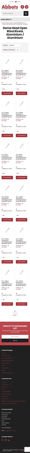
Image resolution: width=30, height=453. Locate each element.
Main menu (5, 19)
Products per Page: (9, 50)
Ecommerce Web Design (17, 450)
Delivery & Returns (6, 391)
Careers (3, 389)
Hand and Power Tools (7, 358)
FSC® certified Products (7, 373)
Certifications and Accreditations (9, 403)
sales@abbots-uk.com (10, 430)
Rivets (11, 23)
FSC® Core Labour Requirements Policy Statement (14, 401)
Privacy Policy (5, 396)
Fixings (7, 23)
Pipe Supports (5, 368)
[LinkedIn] (9, 440)
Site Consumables (6, 356)
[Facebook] (3, 440)
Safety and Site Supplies (7, 360)
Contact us (4, 382)
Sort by (5, 45)
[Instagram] (6, 440)
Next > (15, 315)
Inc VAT (11, 1)
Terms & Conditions (6, 394)
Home (3, 23)
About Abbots (5, 384)
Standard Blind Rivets (19, 23)
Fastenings (4, 353)
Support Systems (6, 363)
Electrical (4, 365)
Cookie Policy (5, 398)
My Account (4, 386)
